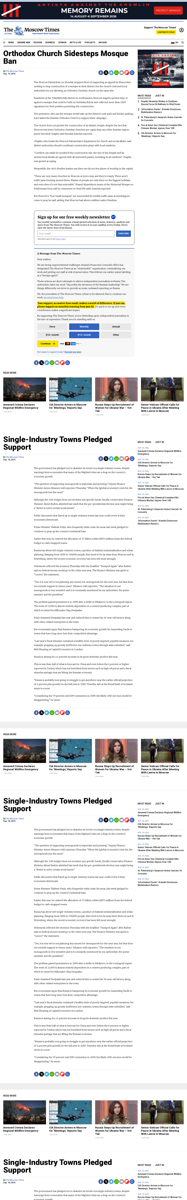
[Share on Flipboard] (126, 72)
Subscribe (123, 233)
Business (50, 42)
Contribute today (166, 32)
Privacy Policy (61, 239)
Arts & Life (75, 42)
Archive (103, 42)
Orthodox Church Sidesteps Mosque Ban (65, 57)
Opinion (62, 42)
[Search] (183, 42)
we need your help (53, 297)
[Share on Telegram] (111, 72)
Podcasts (90, 42)
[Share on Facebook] (100, 72)
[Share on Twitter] (106, 72)
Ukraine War (23, 42)
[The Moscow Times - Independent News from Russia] (31, 30)
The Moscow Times (15, 71)
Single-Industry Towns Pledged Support (57, 443)
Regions (38, 42)
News (11, 42)
